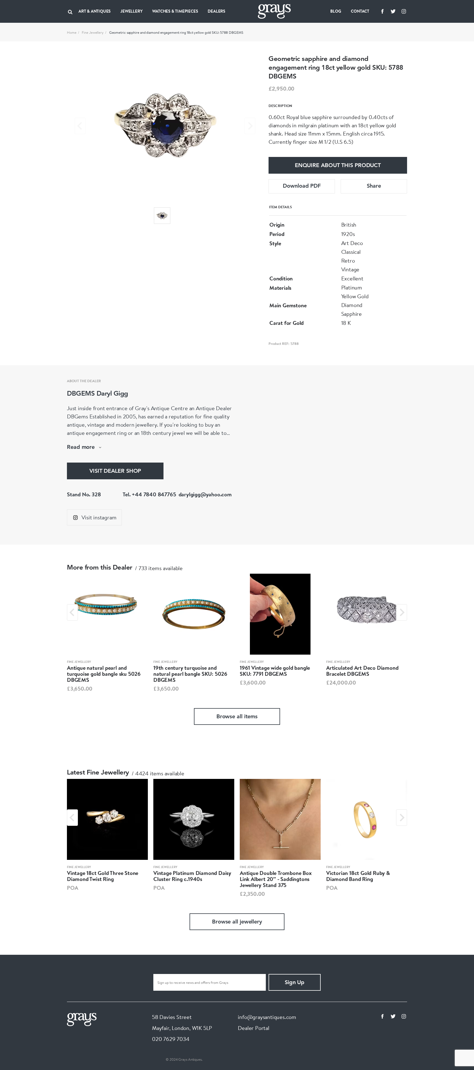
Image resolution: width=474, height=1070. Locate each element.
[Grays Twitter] (393, 11)
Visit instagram (98, 517)
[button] (162, 215)
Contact (360, 11)
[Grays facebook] (382, 11)
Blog (335, 11)
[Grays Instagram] (403, 11)
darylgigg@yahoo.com (205, 494)
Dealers (216, 11)
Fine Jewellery (93, 32)
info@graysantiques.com (267, 1017)
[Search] (70, 11)
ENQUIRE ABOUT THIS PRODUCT (338, 165)
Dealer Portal (253, 1028)
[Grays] (82, 1019)
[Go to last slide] (72, 612)
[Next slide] (249, 126)
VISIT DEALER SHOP (115, 471)
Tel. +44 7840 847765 (149, 494)
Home (72, 32)
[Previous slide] (80, 126)
